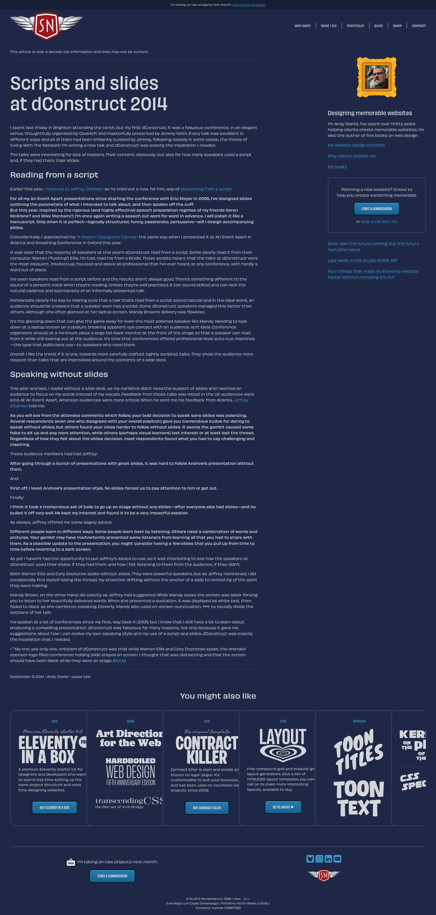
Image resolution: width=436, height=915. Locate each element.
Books (130, 721)
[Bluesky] (310, 861)
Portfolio (355, 26)
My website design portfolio (356, 145)
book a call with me (379, 221)
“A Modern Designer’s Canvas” (107, 237)
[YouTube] (337, 861)
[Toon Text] (359, 799)
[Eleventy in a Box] (54, 746)
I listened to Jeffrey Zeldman (74, 189)
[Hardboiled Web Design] (131, 772)
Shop (397, 26)
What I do (329, 26)
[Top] (324, 880)
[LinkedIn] (328, 861)
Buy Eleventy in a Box (54, 807)
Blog (378, 26)
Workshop (359, 721)
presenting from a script (206, 189)
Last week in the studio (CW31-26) (362, 260)
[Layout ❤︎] (283, 746)
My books (337, 167)
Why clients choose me (352, 156)
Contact (419, 26)
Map (246, 898)
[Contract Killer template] (207, 746)
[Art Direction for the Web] (131, 738)
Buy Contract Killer (207, 808)
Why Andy (303, 26)
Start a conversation (249, 4)
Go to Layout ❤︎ (283, 807)
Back (119, 660)
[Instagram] (319, 861)
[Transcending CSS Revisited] (131, 802)
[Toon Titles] (359, 752)
